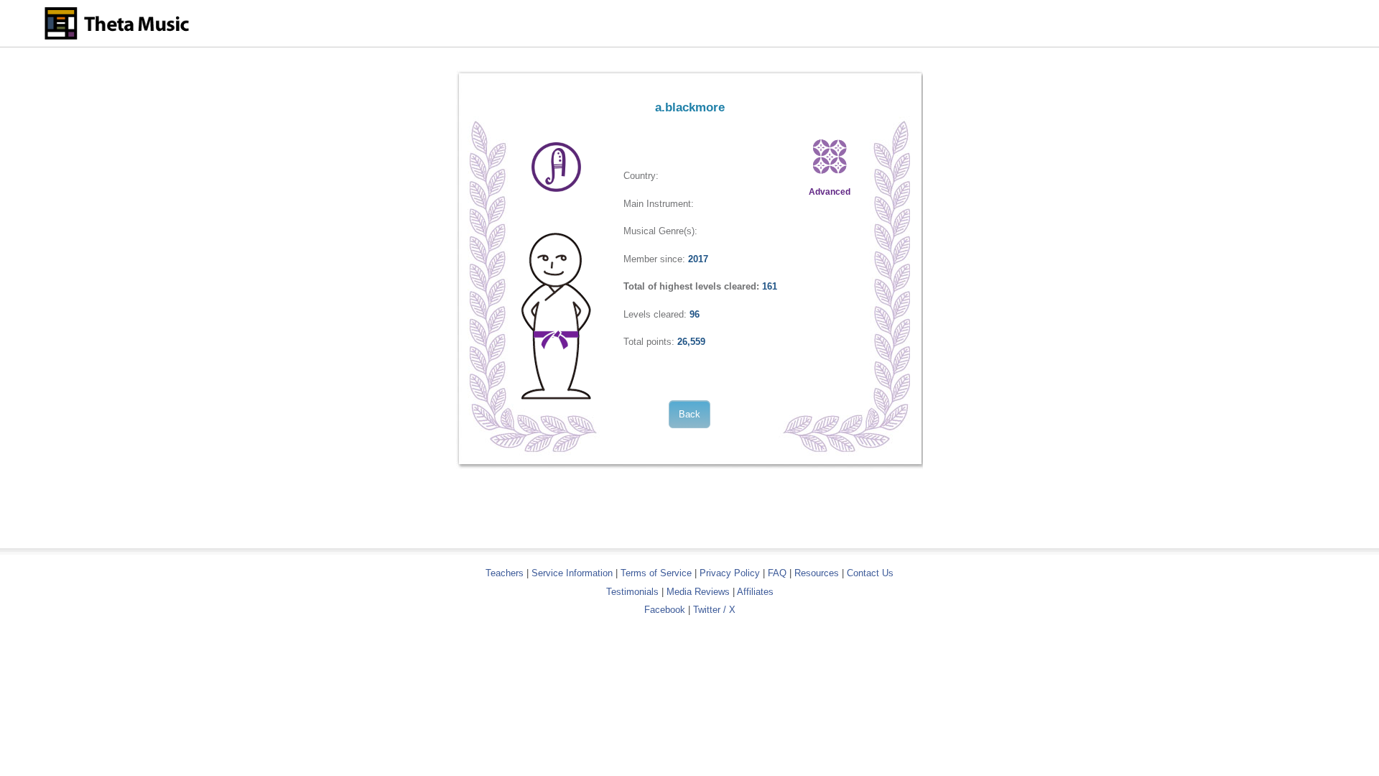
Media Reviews (698, 591)
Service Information (572, 573)
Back (689, 414)
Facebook (664, 609)
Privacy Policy (730, 573)
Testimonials (632, 591)
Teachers (506, 573)
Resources (816, 573)
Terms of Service (656, 573)
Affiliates (755, 591)
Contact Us (870, 573)
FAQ (777, 573)
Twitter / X (714, 609)
